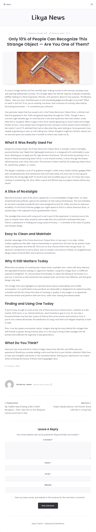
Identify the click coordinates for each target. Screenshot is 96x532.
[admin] (9, 384)
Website (47, 485)
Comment (48, 440)
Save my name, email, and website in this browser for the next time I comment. (50, 497)
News (18, 366)
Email (48, 474)
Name (48, 463)
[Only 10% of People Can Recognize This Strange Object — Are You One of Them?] (48, 68)
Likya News (48, 18)
